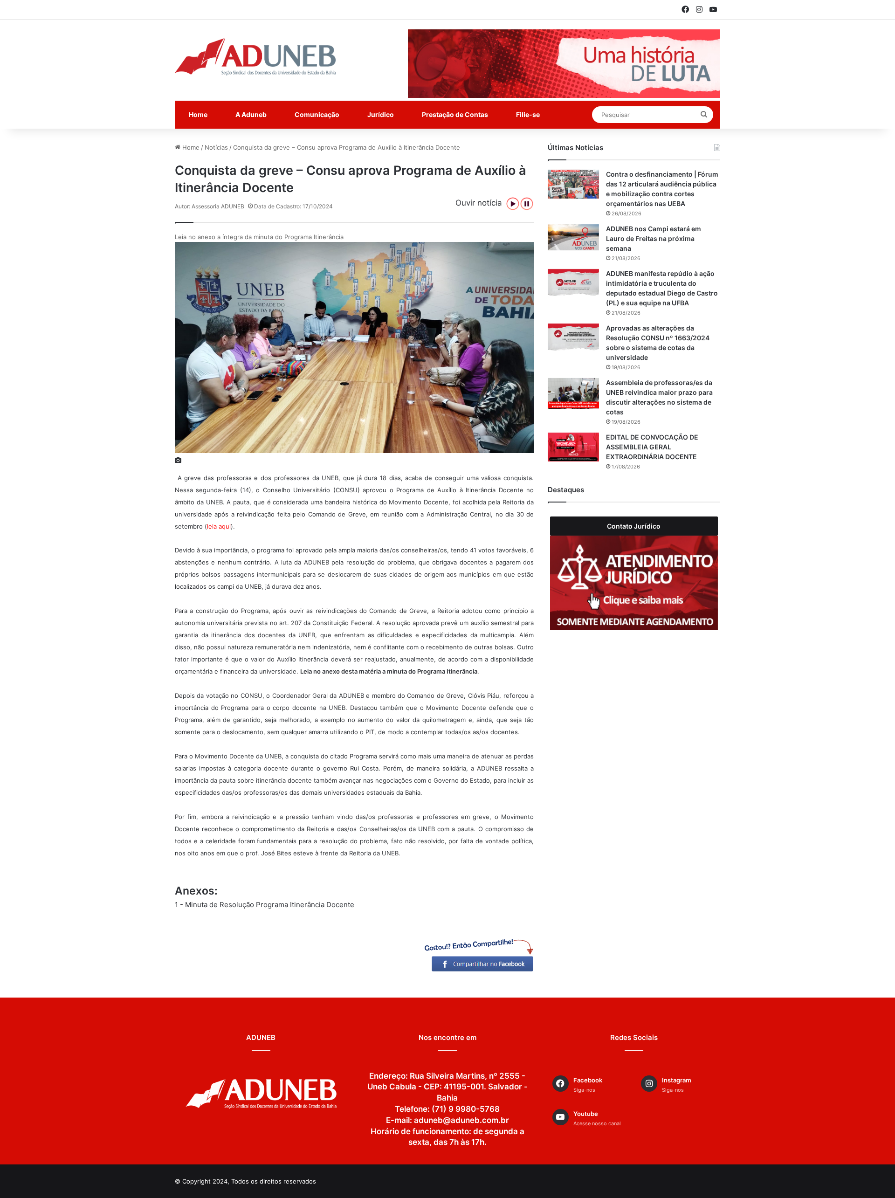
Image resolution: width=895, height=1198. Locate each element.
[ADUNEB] (255, 57)
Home (198, 114)
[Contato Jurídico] (634, 583)
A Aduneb (251, 114)
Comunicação (317, 114)
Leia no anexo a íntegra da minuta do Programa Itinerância (259, 237)
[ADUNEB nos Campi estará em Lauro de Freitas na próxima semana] (573, 237)
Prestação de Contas (455, 114)
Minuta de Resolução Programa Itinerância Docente (269, 904)
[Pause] (527, 204)
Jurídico (380, 114)
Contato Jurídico (634, 526)
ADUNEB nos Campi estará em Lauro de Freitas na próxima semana (653, 238)
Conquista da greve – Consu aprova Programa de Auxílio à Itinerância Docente (346, 147)
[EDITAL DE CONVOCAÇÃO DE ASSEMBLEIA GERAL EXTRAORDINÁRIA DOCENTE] (573, 447)
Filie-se (528, 114)
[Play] (513, 204)
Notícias (216, 147)
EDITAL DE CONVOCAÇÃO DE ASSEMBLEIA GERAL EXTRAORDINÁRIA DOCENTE (652, 447)
